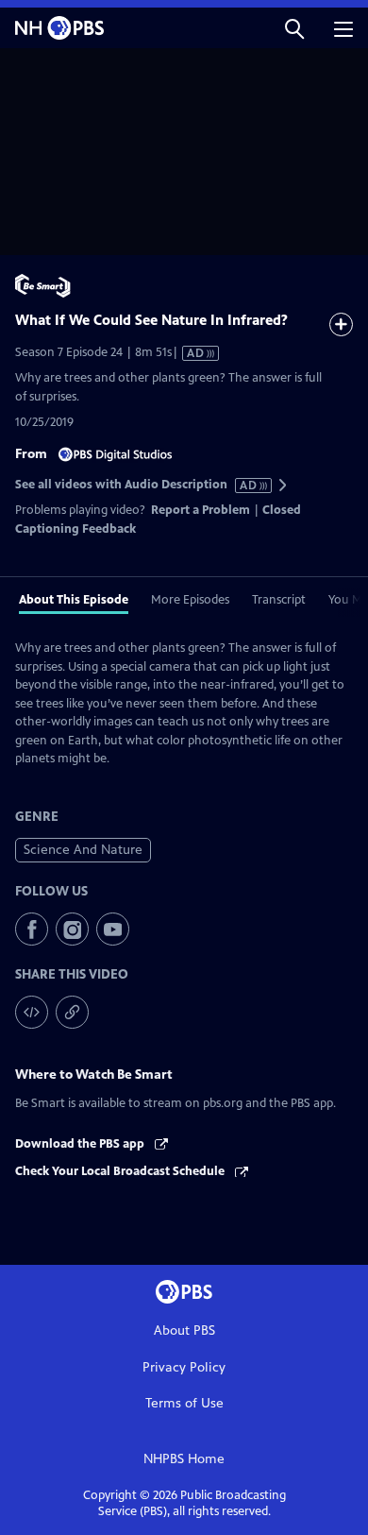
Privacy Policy (184, 1367)
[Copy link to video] (72, 1012)
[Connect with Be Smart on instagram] (72, 929)
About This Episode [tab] (73, 599)
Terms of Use (184, 1403)
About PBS (184, 1330)
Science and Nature (83, 850)
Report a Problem (200, 510)
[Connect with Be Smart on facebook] (31, 929)
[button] (294, 28)
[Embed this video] (31, 1012)
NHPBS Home (184, 1459)
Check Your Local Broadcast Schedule (121, 1171)
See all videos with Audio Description (137, 485)
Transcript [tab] (279, 599)
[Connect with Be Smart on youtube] (112, 929)
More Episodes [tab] (190, 599)
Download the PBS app (81, 1143)
